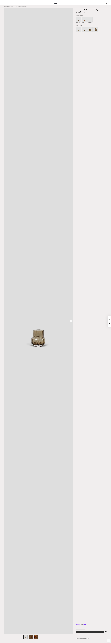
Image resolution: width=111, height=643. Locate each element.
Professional (8, 0)
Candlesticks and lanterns (8, 6)
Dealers (7, 3)
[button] (109, 321)
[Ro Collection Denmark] (55, 3)
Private (3, 0)
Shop (3, 3)
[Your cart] (108, 3)
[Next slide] (71, 320)
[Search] (106, 3)
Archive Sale (14, 3)
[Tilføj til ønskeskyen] (106, 632)
